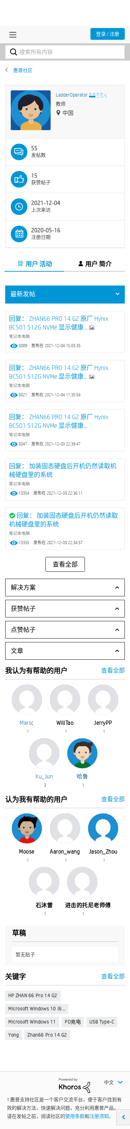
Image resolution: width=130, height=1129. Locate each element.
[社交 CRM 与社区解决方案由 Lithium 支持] (74, 1085)
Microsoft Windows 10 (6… (36, 1008)
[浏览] (11, 34)
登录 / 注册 (107, 34)
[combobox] (65, 52)
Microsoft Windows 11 (32, 1022)
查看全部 (65, 564)
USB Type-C (101, 1022)
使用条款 (75, 1116)
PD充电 (73, 1022)
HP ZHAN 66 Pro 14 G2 (33, 995)
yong (13, 1035)
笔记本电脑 (19, 336)
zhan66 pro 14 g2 (47, 1035)
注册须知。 (101, 1116)
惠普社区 (23, 70)
